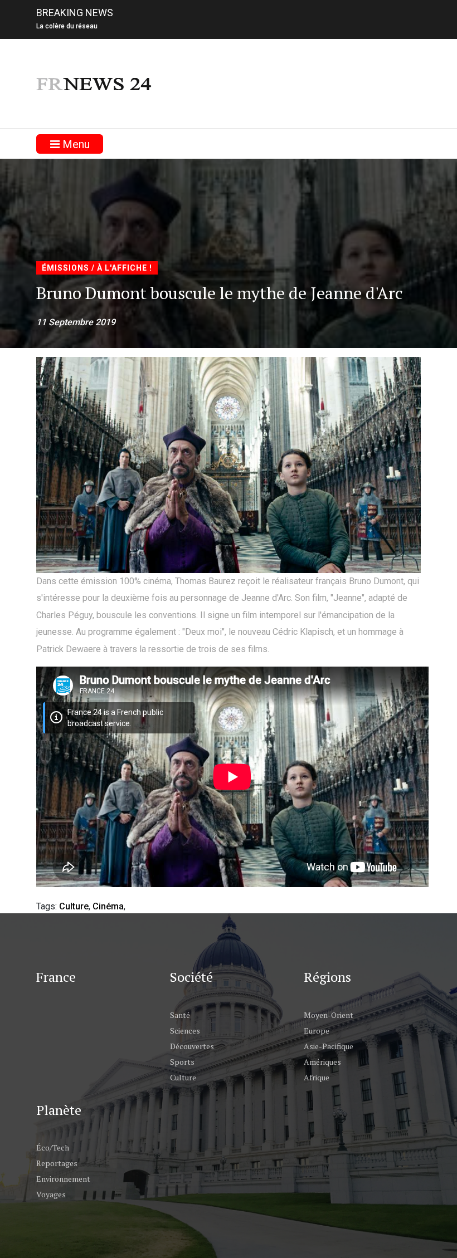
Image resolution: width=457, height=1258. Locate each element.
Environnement (63, 1178)
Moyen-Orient (328, 1015)
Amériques (322, 1061)
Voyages (51, 1194)
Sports (182, 1061)
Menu (75, 144)
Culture (74, 906)
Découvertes (192, 1046)
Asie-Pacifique (328, 1046)
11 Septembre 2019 (75, 322)
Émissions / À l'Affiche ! (97, 267)
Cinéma (108, 906)
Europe (316, 1030)
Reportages (56, 1163)
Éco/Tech (52, 1147)
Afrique (316, 1077)
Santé (180, 1015)
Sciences (185, 1030)
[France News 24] (94, 83)
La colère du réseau (67, 26)
